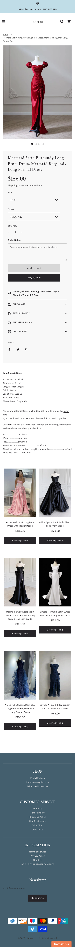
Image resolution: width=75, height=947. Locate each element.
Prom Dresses (37, 778)
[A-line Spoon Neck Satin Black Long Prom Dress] (55, 493)
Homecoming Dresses (37, 782)
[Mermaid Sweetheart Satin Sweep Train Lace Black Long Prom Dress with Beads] (20, 582)
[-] (9, 232)
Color (11, 209)
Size (10, 192)
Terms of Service (37, 851)
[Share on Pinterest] (26, 349)
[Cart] (68, 21)
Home (5, 34)
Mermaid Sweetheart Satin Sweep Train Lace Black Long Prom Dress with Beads (20, 615)
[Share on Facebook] (9, 349)
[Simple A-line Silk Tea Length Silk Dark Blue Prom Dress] (55, 675)
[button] (32, 144)
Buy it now (34, 277)
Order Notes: (14, 240)
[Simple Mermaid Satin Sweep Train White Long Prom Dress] (55, 582)
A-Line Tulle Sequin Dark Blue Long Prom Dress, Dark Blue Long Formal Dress (20, 709)
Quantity (12, 226)
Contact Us (37, 829)
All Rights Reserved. (48, 938)
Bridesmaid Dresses (37, 786)
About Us (37, 808)
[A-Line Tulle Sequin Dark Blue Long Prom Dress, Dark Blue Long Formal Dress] (20, 675)
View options (20, 540)
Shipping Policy (37, 817)
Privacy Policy (38, 856)
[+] (22, 232)
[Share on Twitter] (18, 349)
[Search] (61, 21)
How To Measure (37, 821)
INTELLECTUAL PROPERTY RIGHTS (37, 864)
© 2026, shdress (25, 938)
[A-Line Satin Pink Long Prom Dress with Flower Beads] (20, 493)
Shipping (12, 185)
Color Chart (37, 825)
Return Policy (37, 812)
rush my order (58, 418)
